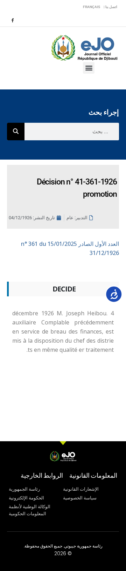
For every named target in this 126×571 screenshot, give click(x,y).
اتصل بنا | (110, 7)
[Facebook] (12, 20)
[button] (88, 68)
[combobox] (71, 131)
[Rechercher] (15, 131)
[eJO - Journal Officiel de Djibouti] (84, 47)
